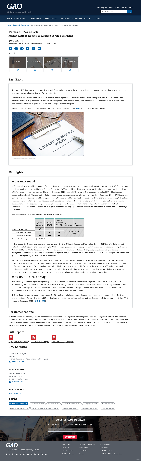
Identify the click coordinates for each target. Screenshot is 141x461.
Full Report (52, 61)
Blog (130, 8)
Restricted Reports (68, 454)
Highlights (17, 61)
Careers (124, 8)
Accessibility (83, 450)
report (78, 108)
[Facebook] (11, 48)
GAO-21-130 (39, 301)
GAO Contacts (70, 61)
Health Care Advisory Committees (111, 454)
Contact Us (16, 394)
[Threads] (34, 48)
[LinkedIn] (22, 48)
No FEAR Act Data (106, 450)
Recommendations (35, 61)
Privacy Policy (83, 447)
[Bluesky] (28, 48)
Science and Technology (18, 403)
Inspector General (67, 450)
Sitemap (81, 454)
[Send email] (40, 48)
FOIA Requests (104, 444)
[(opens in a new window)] (6, 454)
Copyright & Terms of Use (87, 444)
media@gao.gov (17, 381)
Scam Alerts (104, 447)
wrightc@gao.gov (18, 361)
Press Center (114, 8)
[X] (17, 48)
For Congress (102, 8)
